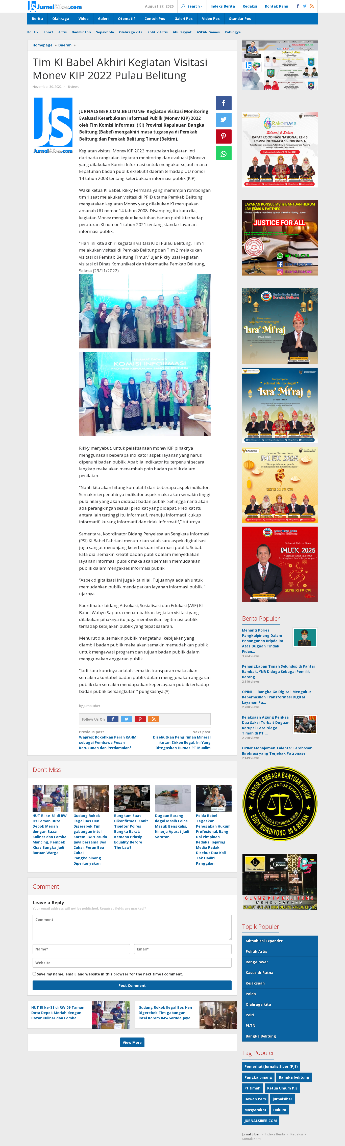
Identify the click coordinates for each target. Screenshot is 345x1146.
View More (132, 1042)
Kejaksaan (255, 983)
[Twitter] (128, 719)
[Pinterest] (141, 719)
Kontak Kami (251, 1138)
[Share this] (224, 103)
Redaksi (296, 1134)
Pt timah (252, 1088)
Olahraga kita (258, 1004)
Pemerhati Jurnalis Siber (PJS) (271, 1066)
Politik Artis (256, 951)
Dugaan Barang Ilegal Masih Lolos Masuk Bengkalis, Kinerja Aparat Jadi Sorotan (172, 826)
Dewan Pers (255, 1099)
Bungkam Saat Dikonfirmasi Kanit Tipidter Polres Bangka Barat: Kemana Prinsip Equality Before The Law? (131, 831)
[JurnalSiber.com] (55, 6)
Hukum (279, 1109)
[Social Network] (305, 6)
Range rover (257, 962)
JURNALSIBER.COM (260, 1120)
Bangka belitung (294, 1077)
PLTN (250, 1025)
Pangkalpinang (258, 1077)
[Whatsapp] (224, 153)
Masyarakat (255, 1109)
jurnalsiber (282, 1099)
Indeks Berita (275, 1134)
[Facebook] (114, 719)
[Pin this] (224, 136)
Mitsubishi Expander (264, 940)
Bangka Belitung (261, 1036)
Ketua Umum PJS (282, 1088)
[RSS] (155, 719)
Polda (251, 993)
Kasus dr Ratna (259, 972)
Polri (250, 1015)
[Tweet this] (224, 120)
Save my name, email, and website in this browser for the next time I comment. (110, 974)
